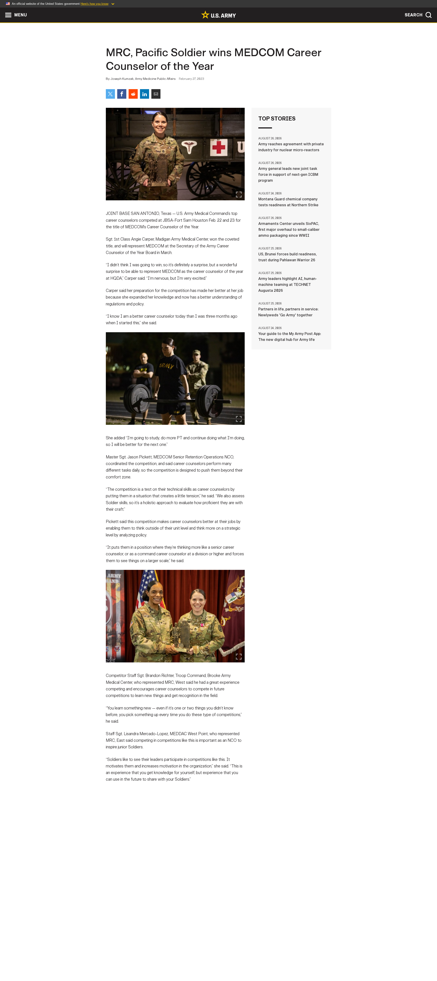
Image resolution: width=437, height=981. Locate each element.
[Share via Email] (155, 94)
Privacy (165, 961)
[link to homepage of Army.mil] (218, 14)
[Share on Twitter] (110, 94)
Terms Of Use (191, 961)
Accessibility (222, 961)
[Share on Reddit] (133, 94)
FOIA (246, 961)
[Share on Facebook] (121, 94)
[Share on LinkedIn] (144, 94)
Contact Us (141, 961)
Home (118, 961)
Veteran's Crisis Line (304, 961)
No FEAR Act (268, 961)
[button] (2, 9)
